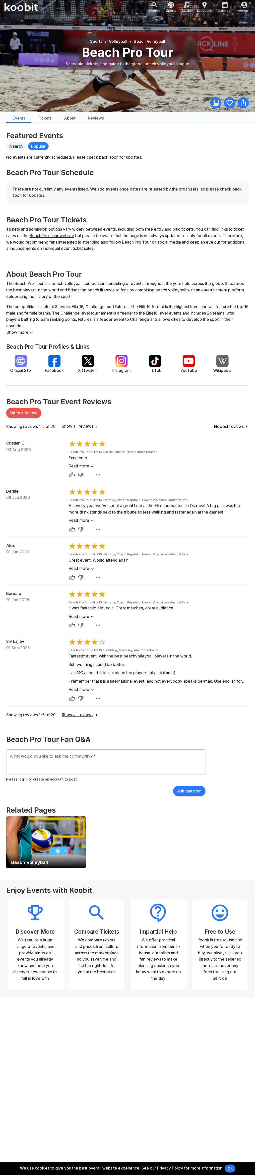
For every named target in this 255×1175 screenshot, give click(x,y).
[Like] (72, 475)
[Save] (229, 102)
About (69, 118)
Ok (230, 1168)
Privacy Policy (170, 1168)
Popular (38, 146)
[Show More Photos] (215, 102)
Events (18, 118)
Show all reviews (77, 426)
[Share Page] (243, 102)
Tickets (45, 118)
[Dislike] (80, 475)
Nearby (16, 146)
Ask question (189, 790)
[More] (98, 475)
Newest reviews (229, 426)
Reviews (96, 118)
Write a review (23, 412)
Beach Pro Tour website (52, 235)
